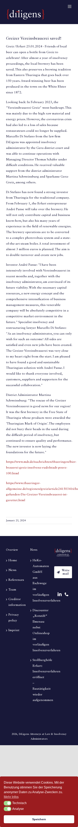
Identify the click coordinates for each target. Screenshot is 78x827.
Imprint (13, 630)
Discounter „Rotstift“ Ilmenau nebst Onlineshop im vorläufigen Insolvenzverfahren (39, 630)
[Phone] (67, 594)
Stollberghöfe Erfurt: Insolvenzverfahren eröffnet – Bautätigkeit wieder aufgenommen (39, 680)
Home (12, 560)
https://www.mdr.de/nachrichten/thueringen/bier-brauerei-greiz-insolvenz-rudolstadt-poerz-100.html (41, 467)
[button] (7, 803)
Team (12, 589)
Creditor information (15, 602)
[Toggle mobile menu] (70, 6)
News (12, 570)
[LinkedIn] (60, 594)
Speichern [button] (39, 819)
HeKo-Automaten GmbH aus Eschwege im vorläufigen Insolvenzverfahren (39, 580)
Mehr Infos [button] (11, 797)
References (15, 580)
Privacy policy (13, 617)
